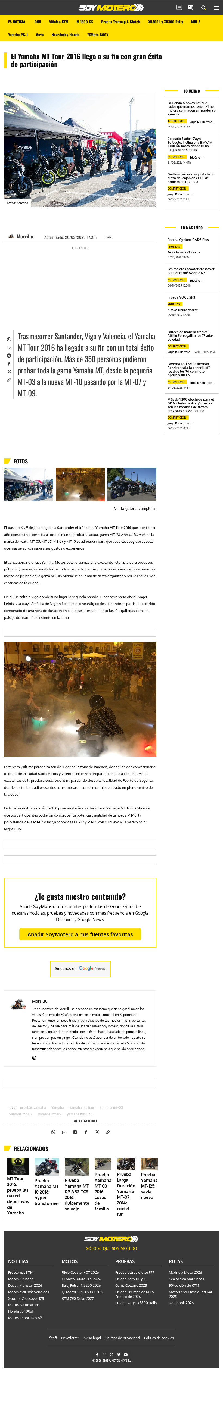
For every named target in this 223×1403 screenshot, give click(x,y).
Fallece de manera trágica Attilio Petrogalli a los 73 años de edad (190, 336)
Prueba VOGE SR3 (181, 297)
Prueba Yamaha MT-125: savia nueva (149, 1186)
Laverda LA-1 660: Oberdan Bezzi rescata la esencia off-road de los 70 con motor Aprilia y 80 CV (189, 369)
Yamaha (57, 1108)
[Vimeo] (118, 1354)
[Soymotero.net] (111, 7)
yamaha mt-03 (111, 1108)
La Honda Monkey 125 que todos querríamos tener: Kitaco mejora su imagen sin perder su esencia (192, 108)
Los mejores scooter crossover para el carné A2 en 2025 (191, 271)
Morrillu (25, 236)
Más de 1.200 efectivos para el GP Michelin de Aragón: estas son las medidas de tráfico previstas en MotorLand (191, 405)
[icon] (179, 8)
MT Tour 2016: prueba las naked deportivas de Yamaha (18, 1196)
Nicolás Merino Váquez (183, 310)
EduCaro (195, 157)
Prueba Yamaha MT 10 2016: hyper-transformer (47, 1192)
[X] (8, 371)
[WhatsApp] (8, 338)
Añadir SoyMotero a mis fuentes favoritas (80, 934)
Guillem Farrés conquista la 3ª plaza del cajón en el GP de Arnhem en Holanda (190, 178)
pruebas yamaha (33, 1108)
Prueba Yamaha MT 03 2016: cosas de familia (103, 1191)
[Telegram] (8, 355)
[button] (203, 7)
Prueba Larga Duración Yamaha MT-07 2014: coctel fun (126, 1194)
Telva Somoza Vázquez (183, 252)
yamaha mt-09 (49, 1114)
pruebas (174, 246)
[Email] (8, 347)
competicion (177, 188)
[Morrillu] (12, 236)
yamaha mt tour (81, 1108)
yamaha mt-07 (21, 1114)
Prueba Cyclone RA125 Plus (188, 240)
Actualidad (85, 1121)
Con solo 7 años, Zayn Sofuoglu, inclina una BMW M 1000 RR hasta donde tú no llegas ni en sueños (190, 144)
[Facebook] (8, 363)
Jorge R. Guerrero (201, 122)
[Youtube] (125, 1354)
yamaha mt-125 (79, 1114)
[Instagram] (34, 1057)
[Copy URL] (8, 379)
